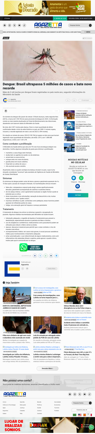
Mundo (39, 402)
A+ (74, 100)
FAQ (21, 413)
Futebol (56, 410)
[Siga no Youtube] (19, 25)
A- (67, 100)
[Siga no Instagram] (9, 25)
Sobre (4, 413)
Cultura (39, 410)
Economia (57, 405)
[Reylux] (47, 425)
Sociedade (57, 402)
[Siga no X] (14, 25)
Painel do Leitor (81, 410)
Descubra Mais (47, 368)
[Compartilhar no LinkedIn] (56, 256)
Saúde (39, 407)
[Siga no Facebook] (4, 25)
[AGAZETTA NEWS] (48, 25)
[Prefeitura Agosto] (47, 8)
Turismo (56, 407)
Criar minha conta (77, 382)
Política (39, 405)
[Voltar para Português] (75, 414)
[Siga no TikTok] (24, 25)
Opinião (22, 402)
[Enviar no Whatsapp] (46, 256)
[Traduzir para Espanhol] (85, 414)
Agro (4, 407)
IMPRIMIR (86, 100)
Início (4, 402)
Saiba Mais (51, 268)
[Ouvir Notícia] (5, 110)
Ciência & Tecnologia (9, 405)
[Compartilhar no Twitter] (40, 256)
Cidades (22, 410)
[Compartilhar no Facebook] (35, 256)
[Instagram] (22, 268)
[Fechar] (88, 414)
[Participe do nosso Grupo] (31, 248)
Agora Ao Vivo (60, 18)
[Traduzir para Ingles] (80, 414)
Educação (23, 405)
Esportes (5, 410)
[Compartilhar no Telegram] (51, 256)
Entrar (7, 18)
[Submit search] (90, 25)
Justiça (22, 407)
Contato (39, 413)
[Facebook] (27, 268)
